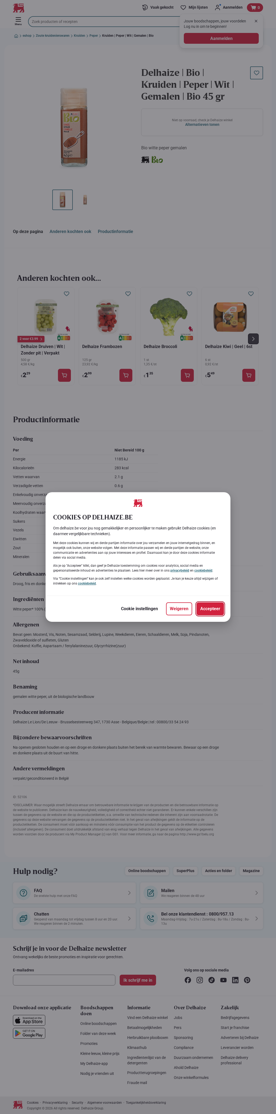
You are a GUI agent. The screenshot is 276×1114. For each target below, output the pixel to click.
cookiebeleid (203, 570)
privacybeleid (179, 570)
